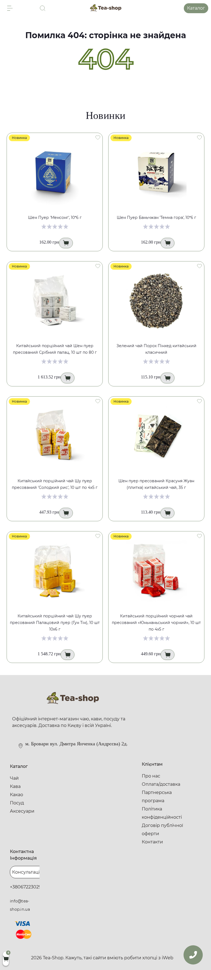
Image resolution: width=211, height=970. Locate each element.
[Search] (42, 8)
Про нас (151, 776)
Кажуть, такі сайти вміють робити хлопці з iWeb (119, 957)
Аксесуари (22, 811)
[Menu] (10, 8)
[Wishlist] (97, 137)
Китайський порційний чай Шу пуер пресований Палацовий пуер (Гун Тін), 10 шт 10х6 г (55, 623)
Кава (15, 786)
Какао (16, 794)
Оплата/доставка (161, 784)
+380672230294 (27, 887)
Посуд (17, 802)
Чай (14, 778)
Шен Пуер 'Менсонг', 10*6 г (55, 217)
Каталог (196, 8)
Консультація (27, 872)
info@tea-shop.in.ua (20, 905)
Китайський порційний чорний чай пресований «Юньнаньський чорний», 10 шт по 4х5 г (156, 623)
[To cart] (66, 243)
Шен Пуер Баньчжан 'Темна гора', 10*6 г (156, 217)
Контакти (152, 841)
